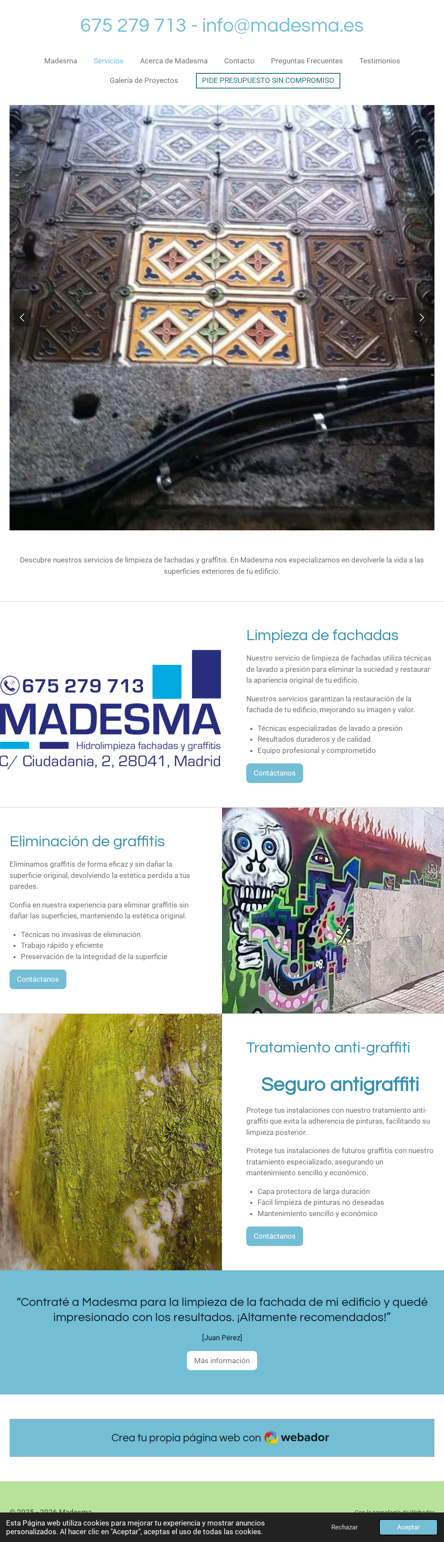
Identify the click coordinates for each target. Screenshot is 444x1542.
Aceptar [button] (408, 1527)
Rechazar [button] (344, 1527)
